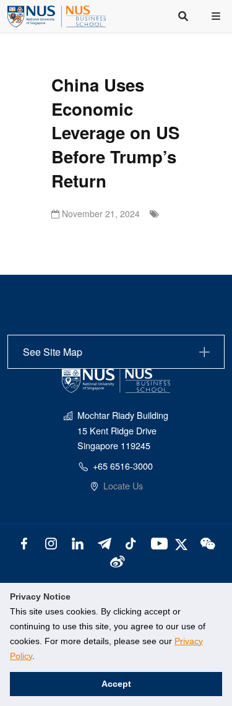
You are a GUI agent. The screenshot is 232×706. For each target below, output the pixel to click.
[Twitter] (183, 542)
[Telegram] (104, 542)
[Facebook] (24, 542)
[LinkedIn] (77, 542)
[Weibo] (116, 560)
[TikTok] (130, 542)
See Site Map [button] (52, 352)
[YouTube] (156, 542)
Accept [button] (116, 684)
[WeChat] (206, 542)
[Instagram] (51, 542)
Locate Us (123, 485)
